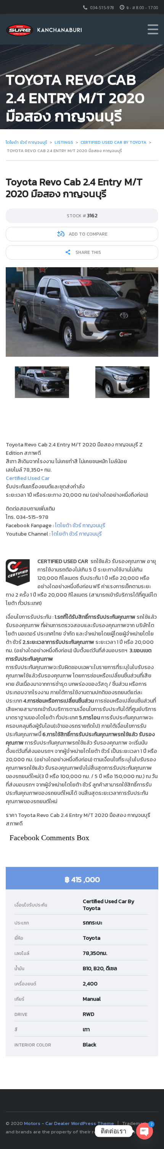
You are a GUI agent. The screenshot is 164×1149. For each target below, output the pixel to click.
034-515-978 (102, 7)
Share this (87, 252)
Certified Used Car (28, 478)
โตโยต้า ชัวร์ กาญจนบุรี (80, 526)
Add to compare (88, 234)
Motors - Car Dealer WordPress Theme (69, 1123)
